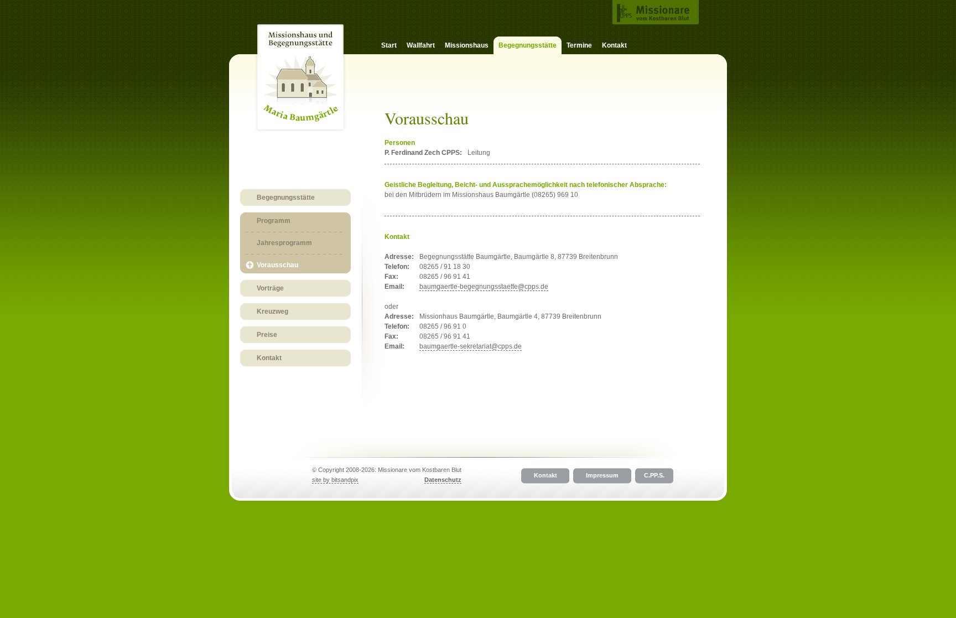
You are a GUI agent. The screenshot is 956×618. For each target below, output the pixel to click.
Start (389, 45)
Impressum (602, 475)
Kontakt (614, 45)
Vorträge (270, 288)
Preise (267, 335)
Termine (579, 45)
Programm (273, 221)
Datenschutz (442, 479)
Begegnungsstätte (286, 197)
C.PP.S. (654, 475)
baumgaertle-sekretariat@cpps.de (470, 346)
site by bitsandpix (335, 479)
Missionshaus (467, 45)
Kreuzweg (272, 311)
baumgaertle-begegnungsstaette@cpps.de (483, 286)
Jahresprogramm (284, 243)
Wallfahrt (421, 45)
